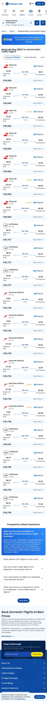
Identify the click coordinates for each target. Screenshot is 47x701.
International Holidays (12, 668)
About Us (6, 663)
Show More (23, 600)
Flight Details (37, 80)
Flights (22, 15)
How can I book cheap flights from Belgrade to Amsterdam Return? (19, 568)
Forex (14, 15)
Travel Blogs (7, 683)
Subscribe (37, 654)
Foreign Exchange (10, 678)
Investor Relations (10, 688)
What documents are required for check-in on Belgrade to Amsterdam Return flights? (22, 589)
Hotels (30, 15)
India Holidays (8, 673)
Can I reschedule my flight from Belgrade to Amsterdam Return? (22, 578)
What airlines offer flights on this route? (21, 559)
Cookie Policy (20, 699)
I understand (39, 697)
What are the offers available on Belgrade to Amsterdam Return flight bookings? (21, 534)
